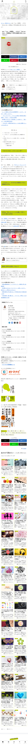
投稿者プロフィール (10, 143)
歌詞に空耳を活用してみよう (10, 141)
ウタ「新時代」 (4, 218)
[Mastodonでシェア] (11, 488)
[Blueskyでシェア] (17, 488)
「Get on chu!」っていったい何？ (11, 132)
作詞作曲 (19, 432)
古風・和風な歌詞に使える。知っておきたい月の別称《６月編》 (13, 344)
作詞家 (3, 434)
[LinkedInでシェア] (14, 495)
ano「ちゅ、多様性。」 (16, 69)
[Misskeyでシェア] (23, 488)
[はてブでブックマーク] (11, 491)
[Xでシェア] (5, 488)
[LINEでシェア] (23, 491)
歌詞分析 (12, 434)
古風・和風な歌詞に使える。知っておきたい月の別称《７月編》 (13, 337)
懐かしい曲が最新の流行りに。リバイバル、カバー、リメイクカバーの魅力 (14, 350)
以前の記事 (3, 222)
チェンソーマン (9, 432)
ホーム (2, 23)
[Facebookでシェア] (5, 491)
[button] (22, 60)
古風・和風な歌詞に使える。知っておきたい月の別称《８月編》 (13, 331)
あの (3, 432)
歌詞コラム (7, 23)
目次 (12, 130)
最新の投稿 (9, 145)
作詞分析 (24, 432)
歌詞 (8, 434)
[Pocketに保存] (17, 491)
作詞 (14, 432)
